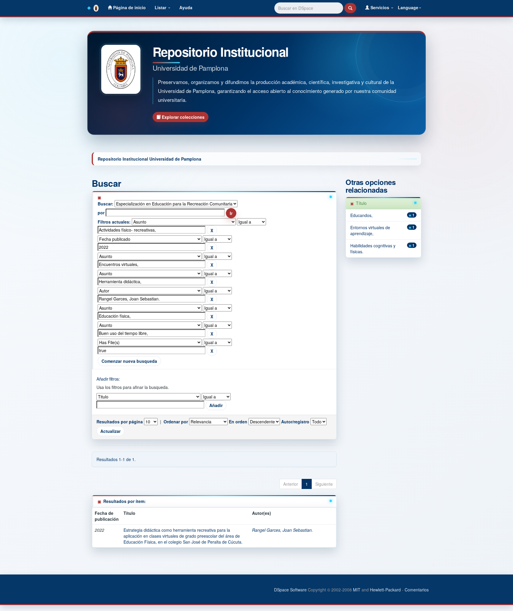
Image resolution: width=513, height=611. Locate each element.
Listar (161, 7)
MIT (356, 590)
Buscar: (105, 204)
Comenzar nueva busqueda (129, 361)
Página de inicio (129, 7)
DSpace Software (290, 590)
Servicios (379, 7)
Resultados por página (119, 422)
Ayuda (185, 7)
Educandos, (361, 215)
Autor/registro (295, 422)
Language (408, 7)
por (101, 213)
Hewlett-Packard (385, 590)
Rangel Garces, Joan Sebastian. (282, 530)
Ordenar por (176, 422)
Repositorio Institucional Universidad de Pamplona (149, 159)
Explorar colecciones (183, 117)
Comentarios (417, 590)
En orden (238, 422)
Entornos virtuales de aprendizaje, (370, 230)
